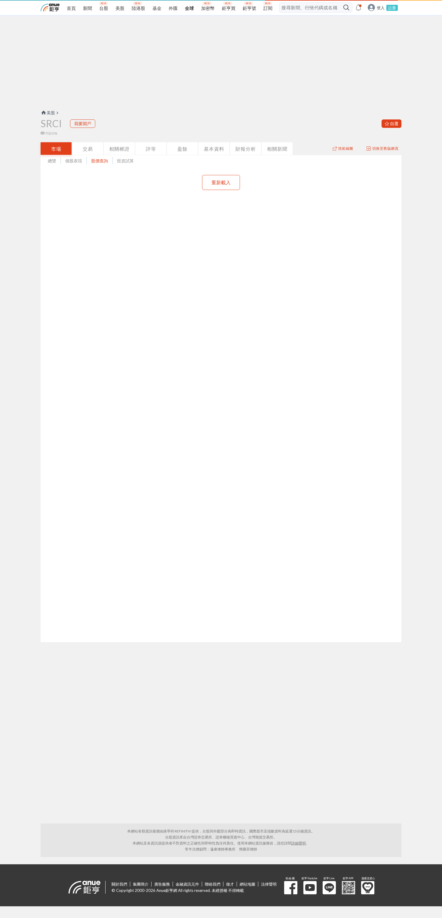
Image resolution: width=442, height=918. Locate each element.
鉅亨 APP (348, 887)
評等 (151, 149)
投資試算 (125, 160)
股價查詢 (99, 160)
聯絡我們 (212, 884)
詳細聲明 (298, 843)
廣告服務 (162, 884)
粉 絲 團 (290, 887)
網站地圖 (247, 884)
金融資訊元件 (187, 884)
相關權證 (119, 149)
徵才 (230, 884)
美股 (51, 112)
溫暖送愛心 (367, 887)
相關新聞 (277, 149)
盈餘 (182, 149)
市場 (56, 149)
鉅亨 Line (329, 887)
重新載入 (221, 182)
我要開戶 (82, 123)
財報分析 (245, 149)
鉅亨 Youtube (310, 887)
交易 (88, 149)
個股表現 (73, 160)
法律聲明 (269, 884)
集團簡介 (141, 884)
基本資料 (214, 149)
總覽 (52, 160)
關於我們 (119, 884)
